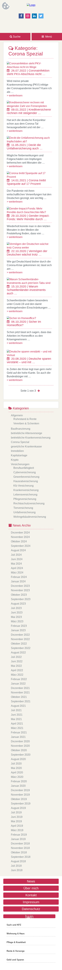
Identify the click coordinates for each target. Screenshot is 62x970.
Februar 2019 (19, 834)
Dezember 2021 (20, 688)
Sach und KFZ (14, 925)
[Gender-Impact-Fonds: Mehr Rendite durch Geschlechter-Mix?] (29, 212)
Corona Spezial (20, 442)
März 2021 (17, 728)
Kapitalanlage (19, 455)
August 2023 (18, 603)
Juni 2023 (16, 612)
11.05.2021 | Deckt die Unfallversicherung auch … (24, 146)
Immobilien (17, 451)
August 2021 (18, 705)
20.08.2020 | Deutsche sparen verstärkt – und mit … (29, 360)
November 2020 (20, 745)
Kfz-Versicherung (23, 485)
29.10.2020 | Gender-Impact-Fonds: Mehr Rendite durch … (28, 217)
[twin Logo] (29, 916)
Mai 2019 (16, 821)
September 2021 (20, 701)
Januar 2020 (18, 785)
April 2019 (17, 825)
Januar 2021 (18, 737)
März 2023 (17, 621)
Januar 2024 (18, 581)
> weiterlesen (14, 95)
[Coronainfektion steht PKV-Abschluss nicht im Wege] (29, 67)
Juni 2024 (16, 559)
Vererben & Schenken (26, 423)
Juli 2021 (16, 710)
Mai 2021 (16, 719)
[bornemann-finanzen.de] (31, 5)
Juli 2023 (16, 608)
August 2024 (18, 550)
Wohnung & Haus (15, 933)
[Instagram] (27, 15)
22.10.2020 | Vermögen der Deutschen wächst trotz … (27, 252)
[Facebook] (21, 15)
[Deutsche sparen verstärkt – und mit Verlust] (29, 355)
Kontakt (31, 895)
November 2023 (20, 590)
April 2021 (17, 723)
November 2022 (20, 639)
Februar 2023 (19, 625)
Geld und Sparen (15, 959)
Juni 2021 (16, 714)
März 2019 (17, 830)
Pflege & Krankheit (16, 942)
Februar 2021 (19, 732)
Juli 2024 (16, 554)
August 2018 (18, 861)
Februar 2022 (19, 679)
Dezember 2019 (20, 790)
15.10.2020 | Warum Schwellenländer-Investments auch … (26, 290)
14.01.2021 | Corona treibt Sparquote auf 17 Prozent (26, 182)
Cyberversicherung (24, 472)
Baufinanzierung (20, 428)
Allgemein (17, 415)
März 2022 (17, 674)
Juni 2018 (16, 870)
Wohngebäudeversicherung (29, 516)
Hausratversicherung (25, 481)
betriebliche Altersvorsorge (26, 433)
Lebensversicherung (25, 494)
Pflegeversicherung (24, 499)
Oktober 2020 (19, 750)
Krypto (15, 459)
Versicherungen (20, 464)
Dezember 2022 (20, 634)
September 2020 (20, 754)
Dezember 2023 (20, 585)
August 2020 (18, 759)
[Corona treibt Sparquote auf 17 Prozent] (29, 176)
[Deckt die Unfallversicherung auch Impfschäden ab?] (29, 141)
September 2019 (20, 803)
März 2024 (17, 572)
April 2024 (17, 568)
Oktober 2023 (19, 594)
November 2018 (20, 848)
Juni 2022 (16, 661)
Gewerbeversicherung (26, 476)
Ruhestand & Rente (25, 419)
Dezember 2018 (20, 843)
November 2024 (20, 537)
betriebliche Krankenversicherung (30, 437)
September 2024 (20, 545)
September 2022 (20, 648)
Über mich (31, 888)
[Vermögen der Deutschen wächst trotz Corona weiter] (29, 247)
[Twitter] (41, 15)
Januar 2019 (18, 839)
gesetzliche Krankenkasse (26, 446)
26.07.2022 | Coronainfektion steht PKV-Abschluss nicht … (28, 72)
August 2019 (18, 808)
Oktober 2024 (19, 541)
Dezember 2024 (20, 532)
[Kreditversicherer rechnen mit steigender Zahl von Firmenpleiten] (29, 106)
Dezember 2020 (20, 741)
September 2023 (20, 599)
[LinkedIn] (34, 15)
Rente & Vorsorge (15, 951)
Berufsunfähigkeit (23, 467)
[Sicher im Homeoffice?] (21, 318)
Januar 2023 (18, 630)
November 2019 (20, 794)
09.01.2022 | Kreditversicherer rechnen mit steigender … (29, 111)
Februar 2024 (19, 577)
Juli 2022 (16, 657)
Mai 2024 (16, 563)
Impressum (31, 902)
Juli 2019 (16, 812)
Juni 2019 (16, 816)
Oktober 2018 (19, 852)
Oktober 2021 (19, 697)
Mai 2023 (16, 617)
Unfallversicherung (24, 512)
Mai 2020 (16, 768)
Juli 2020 (16, 763)
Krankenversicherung (26, 490)
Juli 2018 (16, 865)
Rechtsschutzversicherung (28, 503)
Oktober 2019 (19, 799)
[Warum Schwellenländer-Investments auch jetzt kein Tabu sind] (29, 283)
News (31, 881)
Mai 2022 (16, 665)
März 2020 (17, 777)
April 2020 (17, 772)
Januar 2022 (18, 683)
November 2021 (20, 692)
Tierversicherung (23, 507)
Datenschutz (31, 909)
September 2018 (20, 856)
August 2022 (18, 652)
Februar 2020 (19, 781)
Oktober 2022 (19, 643)
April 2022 (17, 670)
